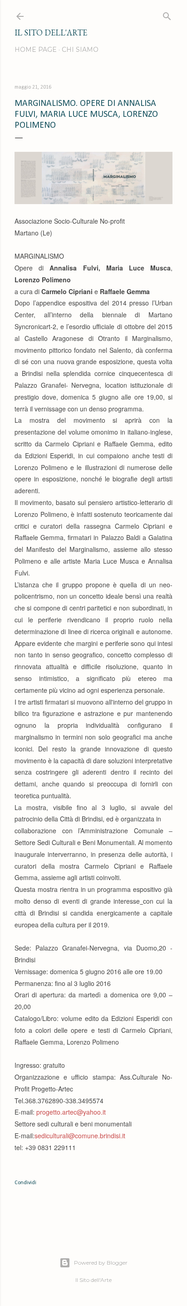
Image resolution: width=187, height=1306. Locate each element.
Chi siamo (80, 49)
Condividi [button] (25, 1183)
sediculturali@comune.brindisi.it (79, 1135)
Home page (36, 49)
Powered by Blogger (101, 1262)
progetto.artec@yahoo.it (71, 1111)
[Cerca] (167, 14)
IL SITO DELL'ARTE (51, 32)
